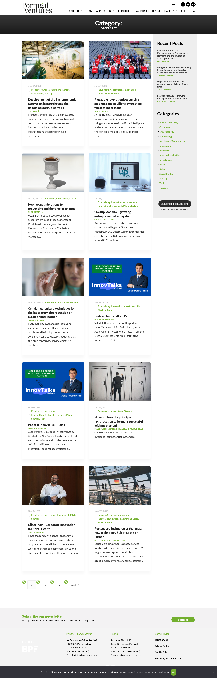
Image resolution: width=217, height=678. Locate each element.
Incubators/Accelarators (44, 89)
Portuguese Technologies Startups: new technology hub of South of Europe (118, 533)
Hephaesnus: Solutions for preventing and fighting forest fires (173, 84)
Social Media (166, 173)
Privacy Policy (162, 646)
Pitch (126, 205)
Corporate (164, 127)
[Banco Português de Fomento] (42, 646)
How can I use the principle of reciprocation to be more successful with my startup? (118, 421)
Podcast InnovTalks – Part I (46, 425)
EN (173, 4)
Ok (173, 672)
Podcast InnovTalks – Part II (113, 316)
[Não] (213, 672)
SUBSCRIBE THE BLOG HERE (174, 204)
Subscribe (183, 619)
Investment (37, 93)
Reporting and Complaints (168, 658)
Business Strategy (107, 411)
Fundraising (104, 202)
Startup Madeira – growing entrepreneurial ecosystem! (172, 97)
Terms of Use (161, 639)
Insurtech (164, 150)
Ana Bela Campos (165, 75)
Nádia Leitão (163, 61)
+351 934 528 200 (78, 647)
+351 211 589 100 (121, 647)
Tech (109, 310)
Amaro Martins (164, 89)
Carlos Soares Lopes (166, 101)
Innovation (63, 89)
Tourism (163, 187)
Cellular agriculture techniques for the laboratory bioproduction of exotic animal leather (51, 312)
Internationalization (41, 415)
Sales (120, 411)
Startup (48, 93)
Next (73, 585)
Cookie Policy (162, 652)
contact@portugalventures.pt (83, 655)
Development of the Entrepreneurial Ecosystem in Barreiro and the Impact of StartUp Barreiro (53, 104)
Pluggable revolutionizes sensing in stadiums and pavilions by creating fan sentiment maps (118, 104)
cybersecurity (166, 131)
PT (169, 4)
